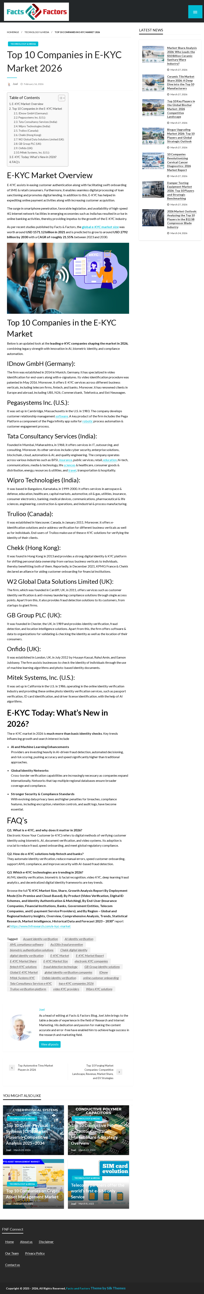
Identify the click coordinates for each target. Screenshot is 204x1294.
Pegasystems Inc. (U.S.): (32, 117)
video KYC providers (66, 989)
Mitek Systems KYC (22, 978)
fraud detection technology (60, 967)
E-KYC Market (59, 955)
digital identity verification (26, 955)
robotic (87, 421)
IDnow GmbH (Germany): (33, 113)
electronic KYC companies (91, 961)
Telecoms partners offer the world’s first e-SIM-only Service (98, 1190)
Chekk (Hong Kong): (30, 135)
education (110, 460)
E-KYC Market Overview (27, 104)
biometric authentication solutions (31, 950)
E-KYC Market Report (90, 955)
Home (9, 1241)
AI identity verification (79, 939)
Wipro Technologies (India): (34, 126)
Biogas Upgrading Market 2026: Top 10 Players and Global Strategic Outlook (180, 135)
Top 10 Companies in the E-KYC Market (37, 108)
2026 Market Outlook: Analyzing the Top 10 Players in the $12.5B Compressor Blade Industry (182, 219)
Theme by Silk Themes (108, 1288)
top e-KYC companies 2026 (76, 983)
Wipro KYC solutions (99, 989)
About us (26, 1241)
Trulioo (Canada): (29, 130)
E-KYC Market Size (55, 961)
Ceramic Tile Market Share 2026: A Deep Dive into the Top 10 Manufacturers (180, 82)
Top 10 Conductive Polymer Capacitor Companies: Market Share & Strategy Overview (97, 1134)
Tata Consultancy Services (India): (38, 121)
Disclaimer (46, 1241)
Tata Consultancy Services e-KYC (31, 983)
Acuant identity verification (40, 939)
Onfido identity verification (59, 978)
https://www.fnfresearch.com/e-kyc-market (40, 926)
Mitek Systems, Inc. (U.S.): (35, 152)
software (62, 416)
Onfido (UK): (26, 148)
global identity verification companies (68, 972)
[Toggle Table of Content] (59, 98)
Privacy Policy (35, 1253)
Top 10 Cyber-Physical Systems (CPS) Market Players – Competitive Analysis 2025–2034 (27, 1134)
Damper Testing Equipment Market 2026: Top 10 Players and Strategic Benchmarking (180, 190)
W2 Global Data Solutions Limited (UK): (41, 139)
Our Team (12, 1253)
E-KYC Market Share (23, 961)
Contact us (12, 1265)
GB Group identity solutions (102, 967)
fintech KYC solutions (23, 967)
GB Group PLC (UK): (30, 143)
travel (72, 470)
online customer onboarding (101, 978)
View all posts (50, 1044)
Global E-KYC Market (24, 972)
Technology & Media (37, 32)
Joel (16, 83)
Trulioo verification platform (28, 989)
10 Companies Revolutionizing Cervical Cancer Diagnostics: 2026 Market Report (179, 162)
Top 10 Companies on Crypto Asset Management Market (33, 1193)
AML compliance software (26, 944)
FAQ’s (16, 162)
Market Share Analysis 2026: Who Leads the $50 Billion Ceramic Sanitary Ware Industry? (182, 55)
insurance (65, 460)
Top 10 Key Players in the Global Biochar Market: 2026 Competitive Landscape (181, 108)
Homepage (13, 32)
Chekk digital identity (73, 950)
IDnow (103, 972)
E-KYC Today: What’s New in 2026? (34, 157)
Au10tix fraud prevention (66, 944)
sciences (69, 465)
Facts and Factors (78, 1288)
